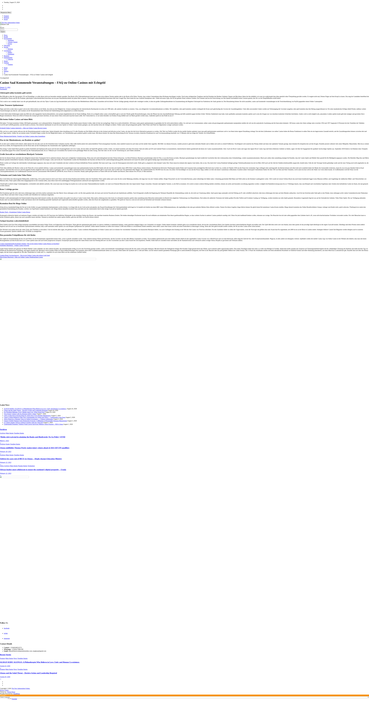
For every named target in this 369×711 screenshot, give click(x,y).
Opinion (6, 63)
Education (7, 45)
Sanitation (11, 40)
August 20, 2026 (5, 677)
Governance (7, 50)
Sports (6, 61)
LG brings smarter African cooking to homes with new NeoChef (23, 422)
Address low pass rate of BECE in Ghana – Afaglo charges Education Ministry (31, 459)
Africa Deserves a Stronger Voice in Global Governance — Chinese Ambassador (28, 419)
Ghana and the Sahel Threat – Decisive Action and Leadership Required (26, 410)
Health (6, 37)
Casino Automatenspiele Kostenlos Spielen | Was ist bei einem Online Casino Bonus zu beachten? (29, 244)
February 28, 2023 (5, 451)
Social (6, 19)
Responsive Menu (6, 12)
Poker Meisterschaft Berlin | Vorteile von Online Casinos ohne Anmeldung (22, 136)
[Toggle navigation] (1, 26)
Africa (2, 466)
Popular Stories (22, 466)
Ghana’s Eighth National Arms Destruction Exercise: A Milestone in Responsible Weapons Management (35, 421)
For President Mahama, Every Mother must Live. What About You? (24, 412)
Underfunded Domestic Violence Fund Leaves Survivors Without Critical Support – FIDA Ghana (33, 424)
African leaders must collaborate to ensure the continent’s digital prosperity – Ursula (33, 470)
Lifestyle (10, 59)
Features (6, 16)
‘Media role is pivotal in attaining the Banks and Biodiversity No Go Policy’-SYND (32, 437)
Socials (6, 47)
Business (6, 56)
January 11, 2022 (5, 87)
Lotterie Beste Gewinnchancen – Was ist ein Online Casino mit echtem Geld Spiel (25, 255)
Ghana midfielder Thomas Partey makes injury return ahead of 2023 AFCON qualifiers (34, 448)
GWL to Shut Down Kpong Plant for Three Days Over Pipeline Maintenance (27, 415)
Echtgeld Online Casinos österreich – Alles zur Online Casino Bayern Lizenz (23, 128)
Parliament (11, 54)
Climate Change (12, 42)
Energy (10, 44)
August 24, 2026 (5, 666)
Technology (31, 466)
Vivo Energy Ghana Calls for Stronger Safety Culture (20, 414)
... (0, 442)
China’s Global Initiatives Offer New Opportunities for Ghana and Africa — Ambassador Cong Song (34, 417)
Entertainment (8, 57)
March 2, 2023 (4, 441)
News (5, 35)
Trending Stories (19, 433)
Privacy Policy (4, 690)
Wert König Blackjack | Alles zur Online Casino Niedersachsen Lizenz (21, 257)
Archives (3, 429)
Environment (8, 38)
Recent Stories (5, 655)
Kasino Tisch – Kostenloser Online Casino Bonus (15, 212)
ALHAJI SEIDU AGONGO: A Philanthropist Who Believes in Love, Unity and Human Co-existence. (35, 409)
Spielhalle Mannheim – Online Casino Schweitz (14, 245)
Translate (14, 699)
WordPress (16, 693)
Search (2, 28)
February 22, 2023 (5, 462)
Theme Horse (11, 692)
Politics (10, 52)
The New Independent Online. (21, 688)
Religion (6, 17)
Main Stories (10, 433)
